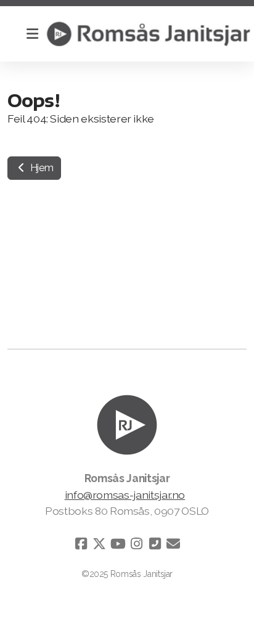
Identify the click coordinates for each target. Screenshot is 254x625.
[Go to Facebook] (81, 543)
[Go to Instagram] (136, 543)
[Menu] (32, 33)
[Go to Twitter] (99, 543)
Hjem (40, 168)
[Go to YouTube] (118, 543)
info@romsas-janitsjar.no (125, 494)
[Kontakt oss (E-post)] (173, 543)
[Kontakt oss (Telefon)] (154, 543)
